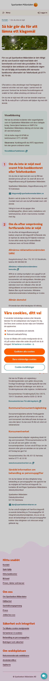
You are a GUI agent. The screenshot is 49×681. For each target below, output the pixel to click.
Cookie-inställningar (24, 367)
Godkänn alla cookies (24, 351)
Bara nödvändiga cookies (24, 359)
